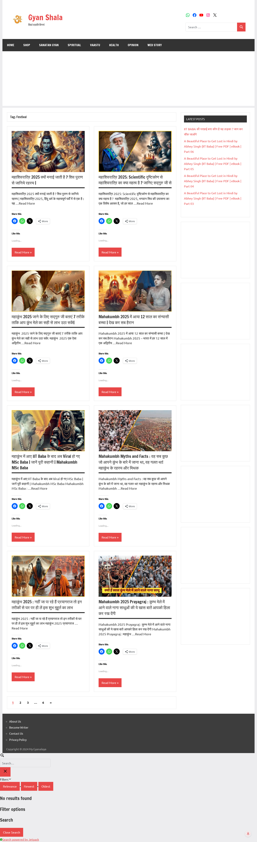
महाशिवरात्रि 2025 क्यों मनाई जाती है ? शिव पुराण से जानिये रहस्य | (47, 180)
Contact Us (16, 733)
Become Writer (18, 727)
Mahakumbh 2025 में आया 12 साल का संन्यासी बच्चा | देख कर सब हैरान (134, 319)
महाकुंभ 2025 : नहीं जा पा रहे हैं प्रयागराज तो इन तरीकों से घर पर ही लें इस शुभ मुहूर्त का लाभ (47, 604)
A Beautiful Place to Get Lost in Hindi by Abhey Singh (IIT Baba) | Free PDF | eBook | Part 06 (212, 146)
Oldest (45, 786)
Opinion (133, 45)
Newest (29, 786)
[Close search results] (5, 772)
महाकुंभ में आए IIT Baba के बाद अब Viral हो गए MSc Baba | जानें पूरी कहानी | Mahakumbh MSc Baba (46, 462)
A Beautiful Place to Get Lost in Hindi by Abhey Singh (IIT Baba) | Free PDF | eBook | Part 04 (212, 181)
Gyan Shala (45, 17)
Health (114, 45)
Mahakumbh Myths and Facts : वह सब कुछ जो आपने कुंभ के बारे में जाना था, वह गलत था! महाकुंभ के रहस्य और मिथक (133, 462)
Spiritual (74, 45)
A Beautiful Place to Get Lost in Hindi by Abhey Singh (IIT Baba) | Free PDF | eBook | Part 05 (212, 163)
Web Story (155, 45)
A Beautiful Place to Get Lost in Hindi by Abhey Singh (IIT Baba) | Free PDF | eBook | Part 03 (212, 198)
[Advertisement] (128, 79)
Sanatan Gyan (49, 45)
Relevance (10, 786)
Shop (26, 45)
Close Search (11, 832)
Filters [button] (9, 779)
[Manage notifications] (248, 834)
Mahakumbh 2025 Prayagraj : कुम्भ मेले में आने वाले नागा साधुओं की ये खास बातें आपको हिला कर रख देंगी (134, 607)
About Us (15, 721)
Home (10, 45)
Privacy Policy (18, 739)
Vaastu (95, 45)
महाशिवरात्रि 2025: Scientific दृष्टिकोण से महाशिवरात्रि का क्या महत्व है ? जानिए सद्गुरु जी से (135, 180)
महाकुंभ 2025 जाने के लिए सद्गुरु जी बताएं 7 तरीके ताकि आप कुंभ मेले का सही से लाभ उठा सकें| (48, 319)
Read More (22, 252)
